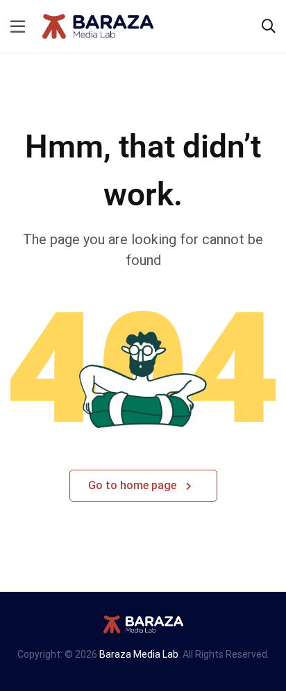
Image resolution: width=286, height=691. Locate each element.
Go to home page (133, 485)
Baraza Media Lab (138, 654)
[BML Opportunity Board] (97, 25)
